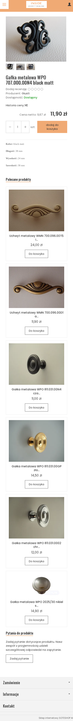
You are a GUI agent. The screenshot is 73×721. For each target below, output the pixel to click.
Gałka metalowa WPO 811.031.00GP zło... (37, 468)
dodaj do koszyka (52, 127)
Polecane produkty (18, 179)
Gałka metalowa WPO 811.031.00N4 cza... (37, 391)
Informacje (11, 694)
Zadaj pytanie (19, 658)
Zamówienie (11, 682)
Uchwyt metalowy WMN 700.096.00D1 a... (36, 314)
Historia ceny (15, 105)
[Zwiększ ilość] (10, 127)
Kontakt (9, 706)
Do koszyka (36, 254)
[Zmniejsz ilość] (25, 127)
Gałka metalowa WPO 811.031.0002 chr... (36, 545)
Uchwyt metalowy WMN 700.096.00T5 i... (36, 238)
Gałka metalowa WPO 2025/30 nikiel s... (36, 604)
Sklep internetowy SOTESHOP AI (56, 718)
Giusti (26, 93)
